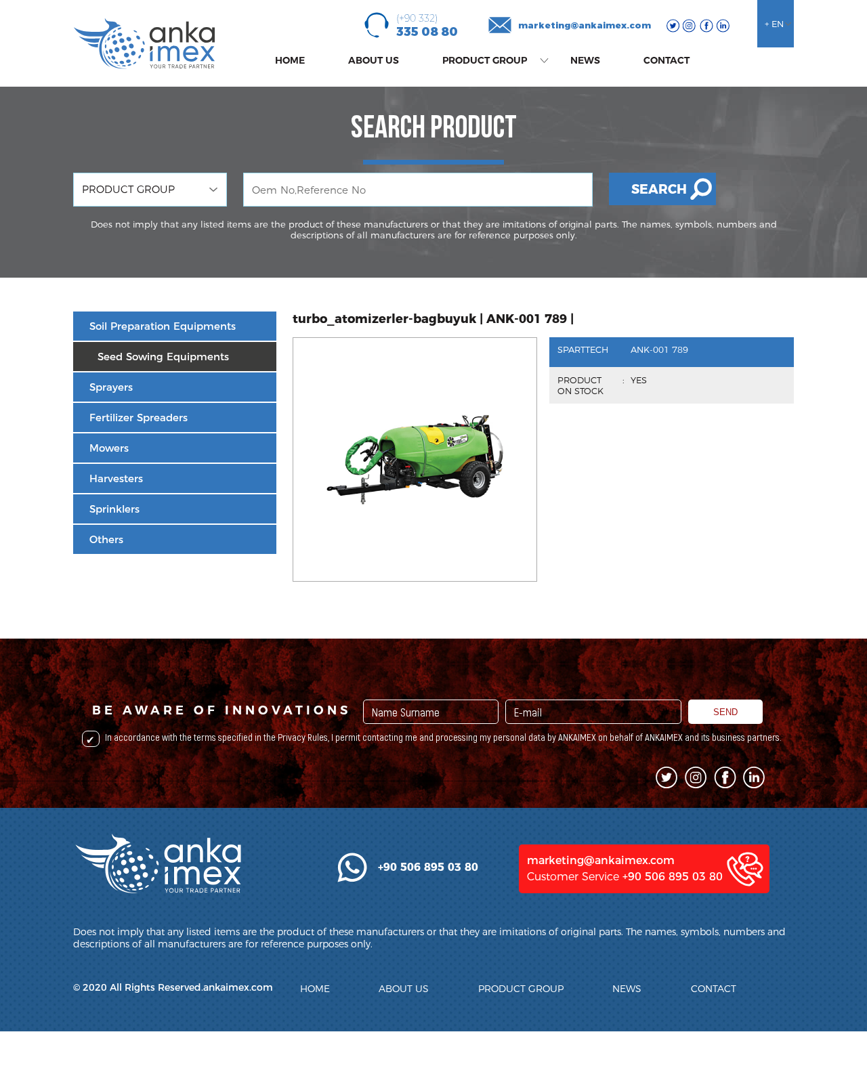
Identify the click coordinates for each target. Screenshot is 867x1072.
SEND (725, 712)
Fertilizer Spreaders (138, 417)
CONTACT (666, 60)
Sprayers (111, 387)
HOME (290, 60)
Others (106, 539)
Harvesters (116, 478)
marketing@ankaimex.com (584, 25)
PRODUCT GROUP (484, 60)
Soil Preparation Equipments (162, 326)
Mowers (109, 448)
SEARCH (659, 189)
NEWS (585, 60)
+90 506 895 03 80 (672, 876)
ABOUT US (373, 60)
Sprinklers (114, 508)
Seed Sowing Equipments (163, 356)
